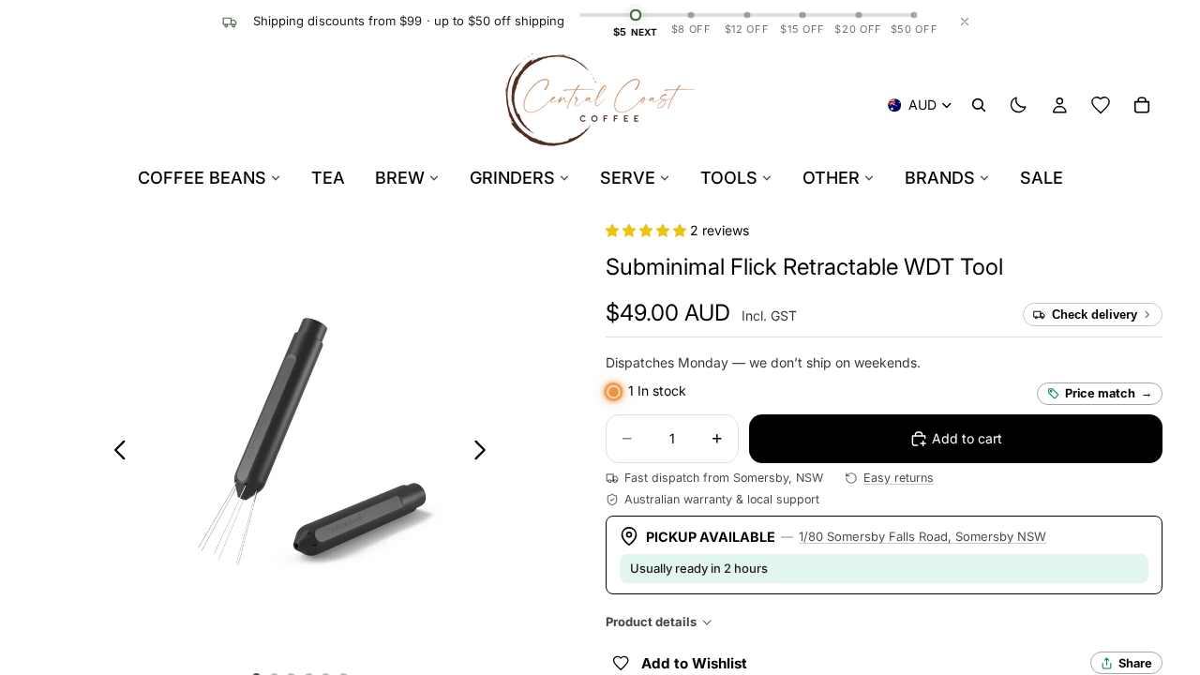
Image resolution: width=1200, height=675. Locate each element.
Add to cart (967, 438)
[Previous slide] (115, 452)
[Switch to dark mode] (1018, 105)
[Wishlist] (1100, 105)
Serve (627, 178)
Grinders (512, 178)
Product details (651, 621)
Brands (940, 178)
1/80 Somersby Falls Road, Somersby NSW (922, 536)
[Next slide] (485, 452)
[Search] (978, 105)
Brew (400, 178)
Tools (729, 178)
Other (831, 178)
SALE (1041, 178)
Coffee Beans (202, 178)
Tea (328, 178)
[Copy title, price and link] (1025, 267)
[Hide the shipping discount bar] (965, 22)
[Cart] (1141, 105)
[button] (648, 230)
